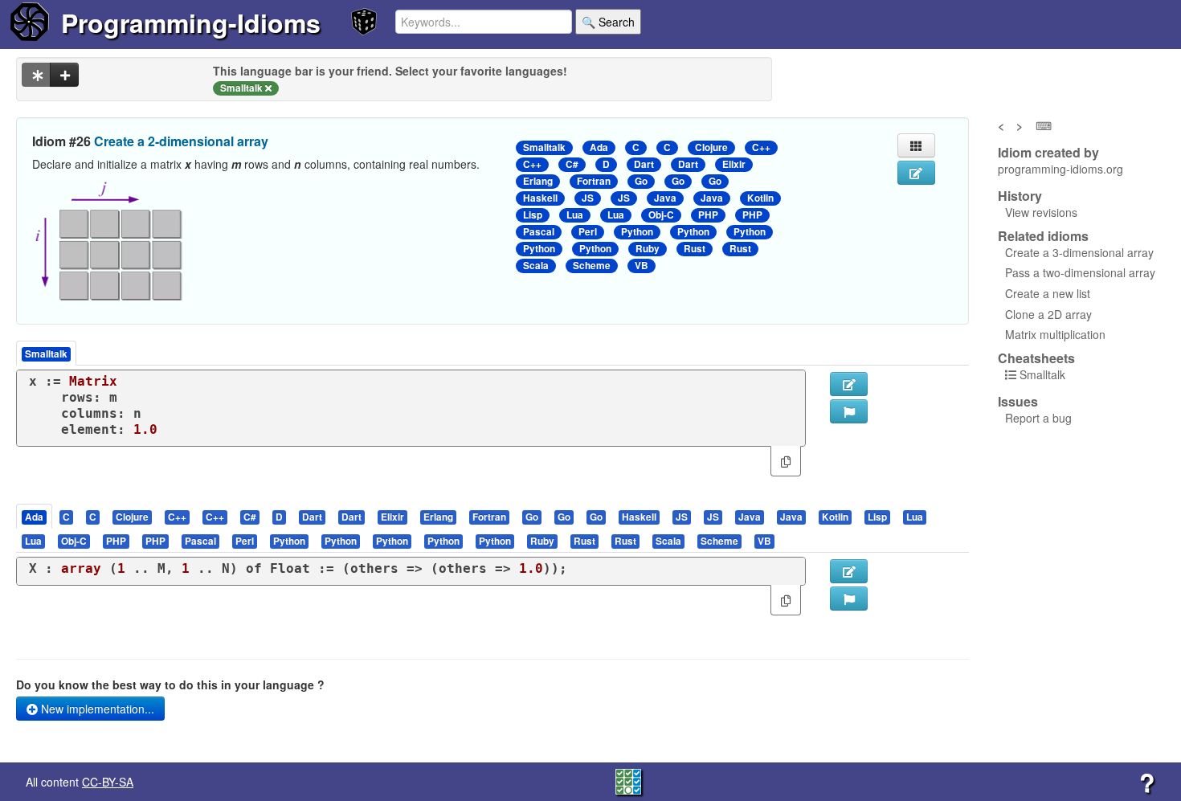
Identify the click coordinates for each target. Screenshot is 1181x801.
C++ (761, 147)
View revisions (1041, 212)
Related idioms (1043, 236)
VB (641, 265)
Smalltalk (544, 147)
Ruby (647, 248)
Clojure (711, 147)
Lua (574, 215)
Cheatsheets (1036, 358)
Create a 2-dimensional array (181, 141)
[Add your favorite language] (64, 75)
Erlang (538, 181)
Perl (587, 232)
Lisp (532, 215)
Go (641, 181)
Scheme (592, 265)
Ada (599, 147)
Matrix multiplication (1055, 334)
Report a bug (1038, 418)
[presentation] (34, 516)
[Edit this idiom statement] (916, 173)
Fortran (594, 181)
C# (572, 164)
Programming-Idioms (191, 22)
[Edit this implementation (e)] (849, 384)
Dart (644, 164)
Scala (536, 265)
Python (637, 232)
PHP (708, 215)
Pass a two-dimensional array (1080, 272)
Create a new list (1047, 293)
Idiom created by (1048, 153)
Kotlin (760, 198)
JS (588, 198)
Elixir (734, 164)
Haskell (540, 198)
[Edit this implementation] (849, 571)
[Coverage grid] (628, 780)
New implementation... (96, 709)
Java (665, 198)
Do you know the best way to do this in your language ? (170, 684)
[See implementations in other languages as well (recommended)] (36, 75)
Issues (1018, 402)
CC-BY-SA (107, 782)
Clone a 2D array (1048, 314)
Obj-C (661, 215)
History (1020, 196)
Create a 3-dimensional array (1079, 252)
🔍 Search (608, 22)
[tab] (35, 516)
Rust (694, 248)
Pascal (538, 232)
